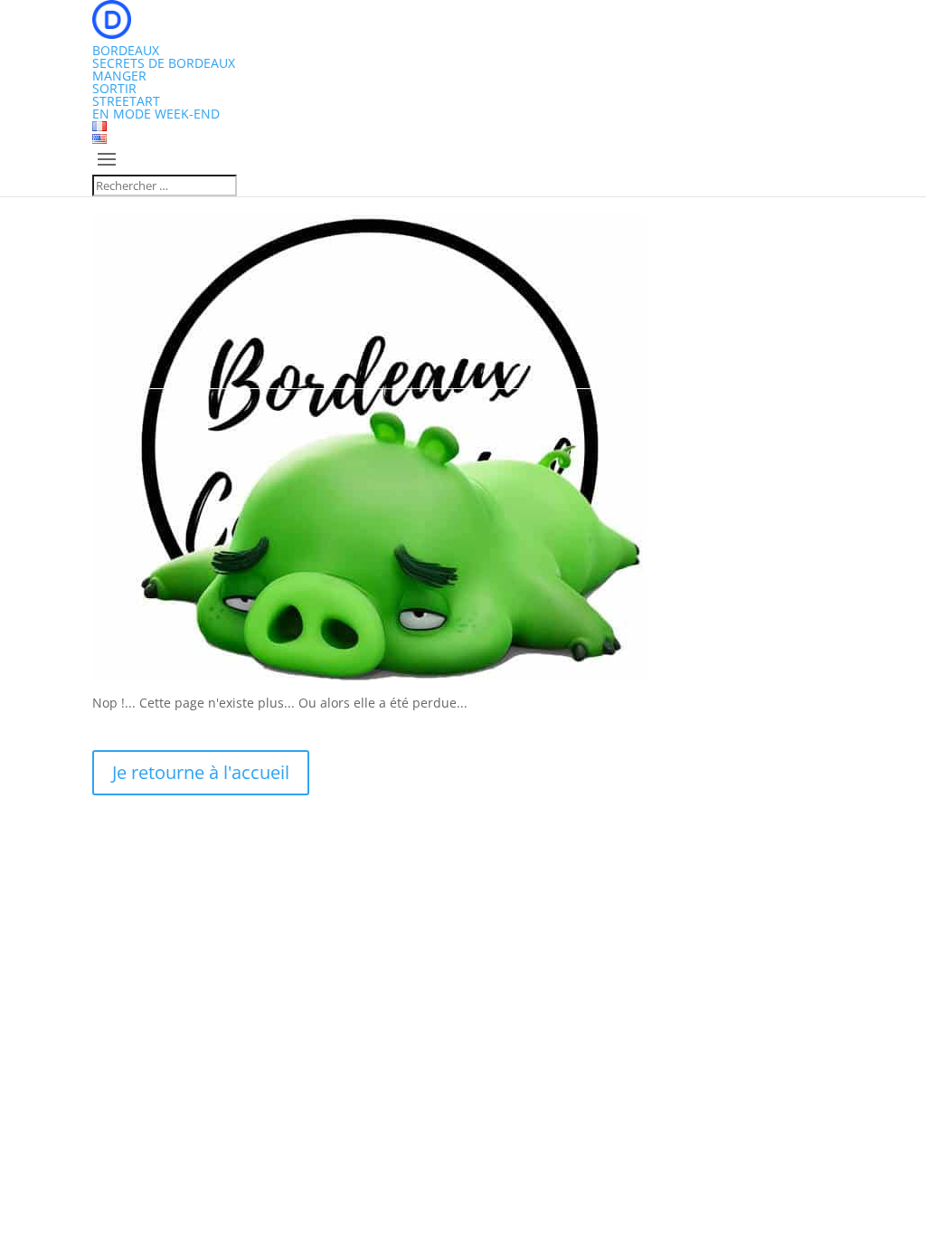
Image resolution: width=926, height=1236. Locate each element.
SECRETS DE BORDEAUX (163, 62)
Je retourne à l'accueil (200, 772)
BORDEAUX (125, 50)
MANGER (119, 75)
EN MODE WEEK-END (156, 113)
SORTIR (114, 88)
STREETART (126, 100)
